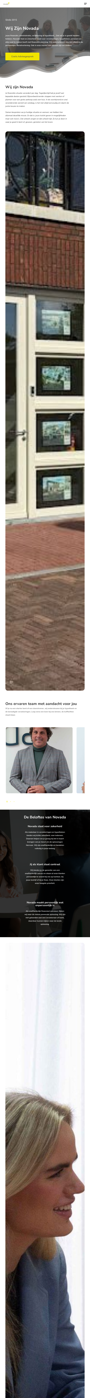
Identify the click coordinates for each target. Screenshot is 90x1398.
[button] (85, 4)
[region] (45, 760)
